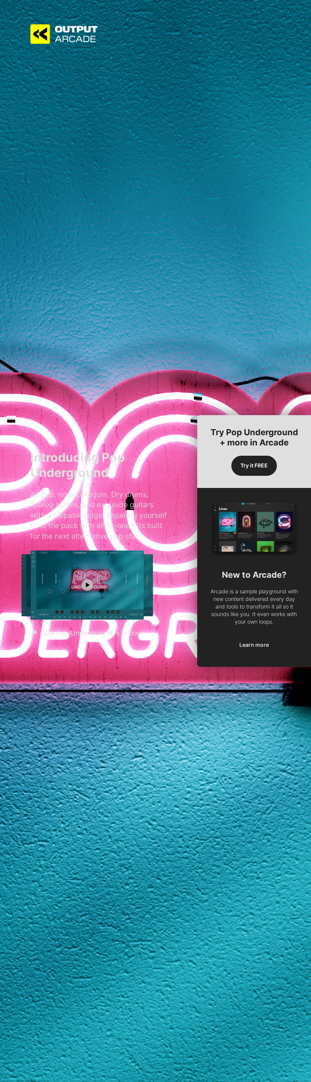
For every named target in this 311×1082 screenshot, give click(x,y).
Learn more (254, 644)
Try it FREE (254, 465)
